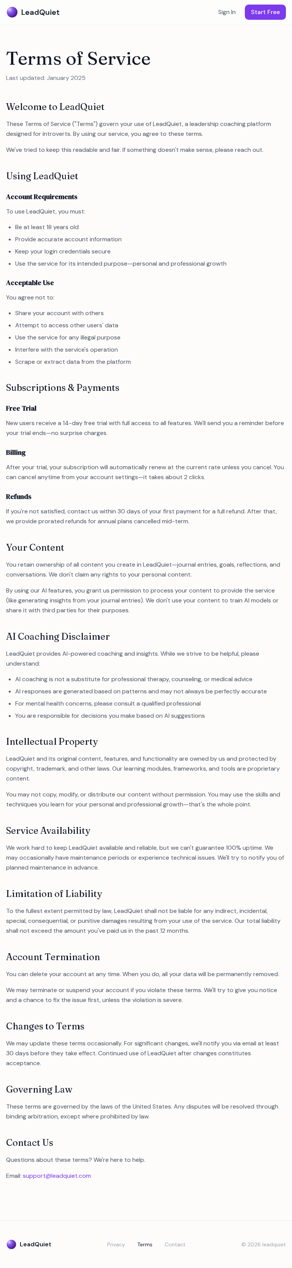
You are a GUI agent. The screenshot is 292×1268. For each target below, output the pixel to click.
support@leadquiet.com (57, 1176)
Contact (175, 1244)
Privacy (116, 1244)
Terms (144, 1244)
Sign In (227, 12)
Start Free (265, 12)
